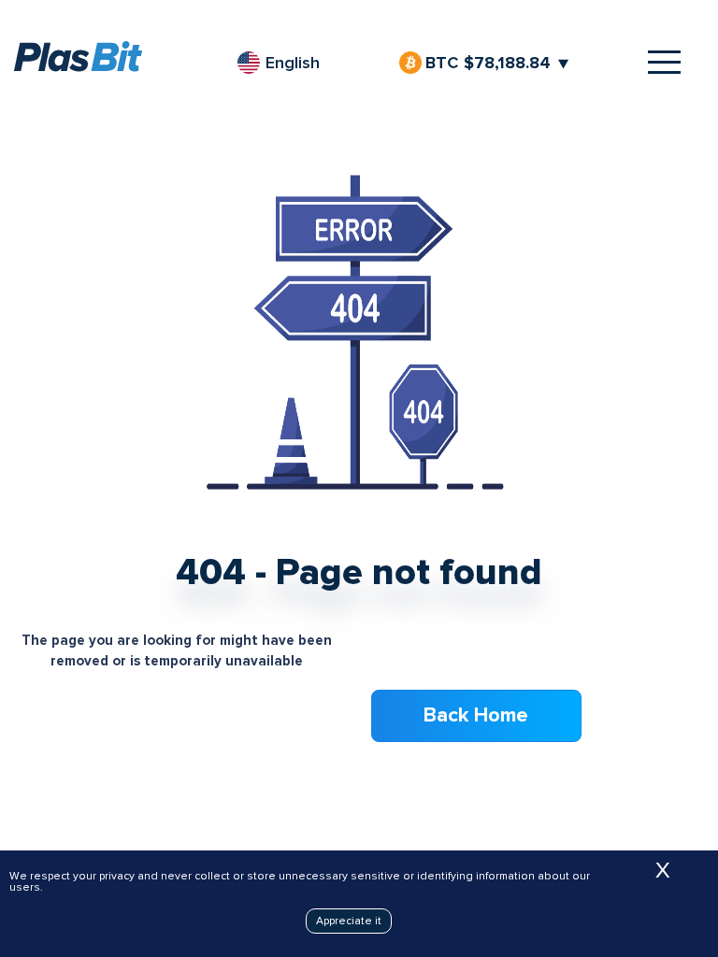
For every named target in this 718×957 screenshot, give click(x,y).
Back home (476, 715)
